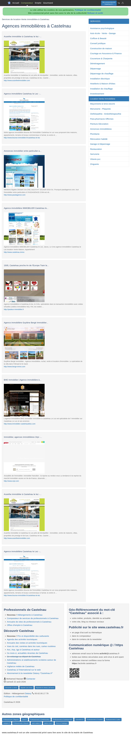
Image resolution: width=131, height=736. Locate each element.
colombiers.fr (79, 719)
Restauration (96, 149)
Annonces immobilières (101, 129)
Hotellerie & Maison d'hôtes (102, 84)
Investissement (97, 94)
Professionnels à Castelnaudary (39, 719)
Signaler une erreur (26, 687)
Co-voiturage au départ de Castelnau (24, 656)
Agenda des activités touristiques (22, 639)
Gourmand (48, 3)
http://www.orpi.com (11, 481)
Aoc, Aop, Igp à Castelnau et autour (23, 650)
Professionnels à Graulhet (95, 719)
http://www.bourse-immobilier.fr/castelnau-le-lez (22, 138)
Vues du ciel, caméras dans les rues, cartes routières (31, 646)
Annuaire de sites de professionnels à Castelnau (29, 622)
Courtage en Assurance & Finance (106, 53)
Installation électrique (100, 79)
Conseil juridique (97, 43)
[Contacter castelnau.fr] (122, 3)
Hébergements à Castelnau (29, 615)
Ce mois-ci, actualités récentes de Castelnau (27, 653)
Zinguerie (94, 164)
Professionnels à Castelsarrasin (62, 719)
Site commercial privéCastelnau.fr (108, 3)
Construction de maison (101, 48)
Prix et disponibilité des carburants (33, 636)
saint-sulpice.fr (36, 723)
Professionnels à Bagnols (11, 719)
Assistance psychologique (102, 28)
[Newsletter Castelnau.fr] (119, 3)
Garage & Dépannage (100, 144)
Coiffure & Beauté (98, 38)
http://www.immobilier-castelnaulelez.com (19, 424)
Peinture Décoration (99, 124)
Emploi (38, 3)
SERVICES (95, 21)
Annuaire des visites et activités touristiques (27, 643)
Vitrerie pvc (95, 159)
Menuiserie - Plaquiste (100, 109)
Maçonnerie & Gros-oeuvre (102, 104)
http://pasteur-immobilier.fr (14, 309)
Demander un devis (11, 687)
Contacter (30, 679)
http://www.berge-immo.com (14, 367)
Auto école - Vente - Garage (103, 33)
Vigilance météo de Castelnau (20, 666)
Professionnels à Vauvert (20, 723)
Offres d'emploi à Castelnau (19, 625)
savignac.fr (6, 723)
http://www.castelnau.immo (14, 252)
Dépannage (95, 68)
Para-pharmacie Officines (101, 119)
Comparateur (27, 3)
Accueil (15, 3)
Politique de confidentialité (88, 10)
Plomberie (94, 134)
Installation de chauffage (101, 89)
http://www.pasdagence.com (14, 195)
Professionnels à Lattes (113, 719)
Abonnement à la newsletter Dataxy (30, 673)
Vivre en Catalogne (62, 723)
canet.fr (24, 719)
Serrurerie (94, 154)
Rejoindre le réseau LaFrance (45, 687)
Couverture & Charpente (101, 58)
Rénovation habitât (98, 139)
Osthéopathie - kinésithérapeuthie (105, 114)
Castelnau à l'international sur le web (24, 670)
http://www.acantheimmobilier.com (17, 80)
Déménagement (97, 63)
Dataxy (28, 693)
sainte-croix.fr (48, 723)
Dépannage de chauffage (101, 73)
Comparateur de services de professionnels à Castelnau (32, 618)
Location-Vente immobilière (102, 99)
